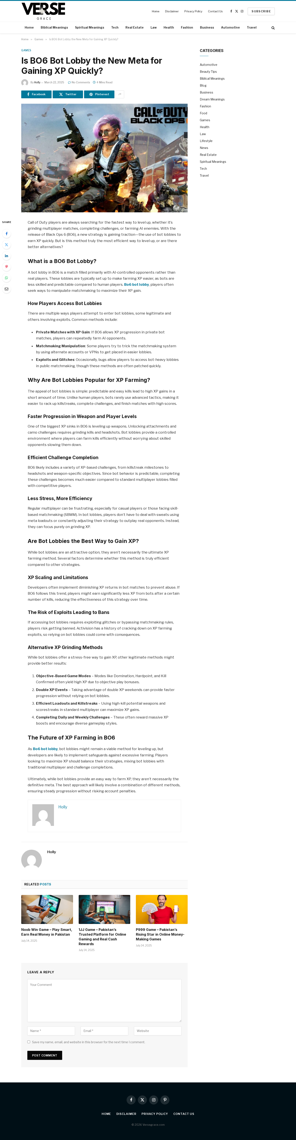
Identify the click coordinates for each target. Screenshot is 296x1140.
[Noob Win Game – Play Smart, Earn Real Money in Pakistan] (47, 909)
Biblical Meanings (54, 27)
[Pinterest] (6, 266)
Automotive (230, 27)
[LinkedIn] (6, 255)
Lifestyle (206, 141)
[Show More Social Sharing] (119, 94)
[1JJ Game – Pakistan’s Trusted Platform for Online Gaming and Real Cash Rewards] (104, 909)
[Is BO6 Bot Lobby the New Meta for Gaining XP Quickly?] (104, 158)
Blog (203, 85)
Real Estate (134, 27)
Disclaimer (172, 11)
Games (26, 50)
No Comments (81, 82)
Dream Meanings (212, 99)
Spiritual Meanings (89, 27)
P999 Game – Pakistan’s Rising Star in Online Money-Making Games (160, 934)
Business (207, 27)
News (204, 148)
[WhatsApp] (6, 277)
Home (155, 11)
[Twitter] (6, 244)
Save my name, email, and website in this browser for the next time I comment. (88, 1042)
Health (169, 27)
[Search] (273, 27)
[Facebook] (6, 233)
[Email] (6, 288)
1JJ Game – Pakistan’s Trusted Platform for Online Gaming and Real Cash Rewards (102, 936)
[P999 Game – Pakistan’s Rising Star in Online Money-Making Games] (162, 909)
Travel (252, 27)
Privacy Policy (193, 11)
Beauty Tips (208, 71)
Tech (115, 27)
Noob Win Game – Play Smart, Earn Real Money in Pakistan (46, 932)
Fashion (187, 27)
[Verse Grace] (43, 11)
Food (203, 113)
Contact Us (215, 11)
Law (154, 27)
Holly (37, 82)
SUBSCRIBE (261, 11)
